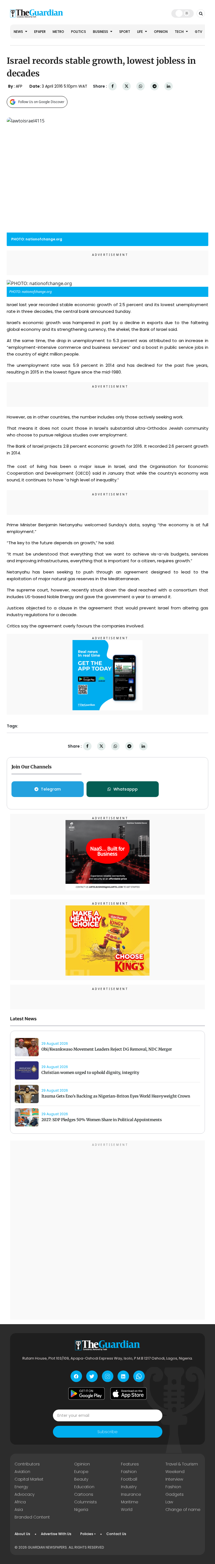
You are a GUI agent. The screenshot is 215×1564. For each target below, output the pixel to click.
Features (130, 1464)
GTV (198, 31)
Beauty (81, 1479)
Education (84, 1487)
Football (129, 1479)
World (126, 1509)
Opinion (161, 31)
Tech (179, 31)
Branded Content (32, 1517)
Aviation (22, 1471)
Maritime (129, 1502)
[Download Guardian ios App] (128, 1394)
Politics (78, 31)
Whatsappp (125, 789)
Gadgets (174, 1494)
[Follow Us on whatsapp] (139, 1376)
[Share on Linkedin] (168, 86)
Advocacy (24, 1494)
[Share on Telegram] (154, 86)
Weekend (174, 1471)
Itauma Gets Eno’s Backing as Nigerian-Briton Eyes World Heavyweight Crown (115, 1096)
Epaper (40, 31)
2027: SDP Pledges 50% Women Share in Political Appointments (101, 1119)
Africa (20, 1502)
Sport (124, 31)
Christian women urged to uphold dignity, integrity (90, 1072)
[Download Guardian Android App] (86, 1394)
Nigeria (81, 1509)
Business (101, 31)
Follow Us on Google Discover (41, 101)
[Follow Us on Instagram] (107, 1376)
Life (140, 31)
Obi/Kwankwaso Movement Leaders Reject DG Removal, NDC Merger (106, 1049)
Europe (81, 1471)
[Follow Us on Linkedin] (123, 1376)
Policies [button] (86, 1533)
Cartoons (83, 1494)
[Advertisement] (107, 1231)
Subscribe (107, 1432)
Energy (21, 1487)
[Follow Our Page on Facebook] (76, 1376)
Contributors (27, 1464)
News (19, 31)
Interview (174, 1479)
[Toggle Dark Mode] (182, 13)
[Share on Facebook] (112, 86)
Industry (129, 1487)
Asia (19, 1509)
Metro (58, 31)
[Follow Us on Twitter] (92, 1376)
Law (169, 1502)
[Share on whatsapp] (140, 86)
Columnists (85, 1502)
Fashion (129, 1471)
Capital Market (29, 1479)
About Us (22, 1533)
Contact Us (116, 1533)
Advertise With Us (56, 1533)
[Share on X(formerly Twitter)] (126, 86)
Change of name (182, 1509)
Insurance (131, 1494)
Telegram (51, 789)
